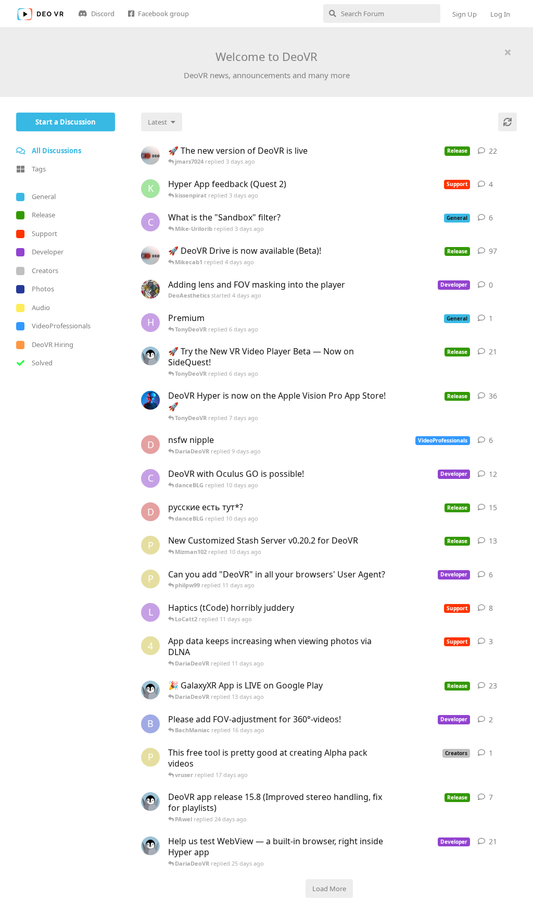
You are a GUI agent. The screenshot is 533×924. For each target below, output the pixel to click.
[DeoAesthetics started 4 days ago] (150, 289)
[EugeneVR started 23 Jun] (150, 155)
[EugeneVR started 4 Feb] (150, 255)
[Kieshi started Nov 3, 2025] (150, 356)
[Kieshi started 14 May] (150, 690)
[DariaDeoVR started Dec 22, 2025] (150, 400)
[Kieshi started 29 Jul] (150, 801)
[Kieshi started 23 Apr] (150, 845)
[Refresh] (507, 122)
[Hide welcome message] (507, 52)
